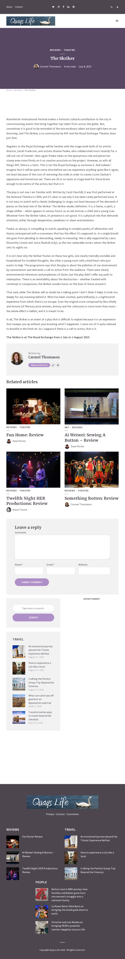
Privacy (50, 814)
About (9, 6)
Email (51, 564)
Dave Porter (19, 441)
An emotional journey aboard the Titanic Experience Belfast (40, 650)
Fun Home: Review (25, 435)
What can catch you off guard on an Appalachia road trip (40, 699)
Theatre (69, 49)
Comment (20, 532)
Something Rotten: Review (91, 498)
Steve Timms (20, 509)
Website (83, 564)
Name (19, 564)
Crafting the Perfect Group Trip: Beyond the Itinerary (41, 682)
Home (9, 90)
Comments (72, 814)
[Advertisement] (62, 104)
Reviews (55, 49)
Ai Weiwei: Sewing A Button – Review (85, 437)
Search (33, 617)
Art (67, 427)
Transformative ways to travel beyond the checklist (40, 715)
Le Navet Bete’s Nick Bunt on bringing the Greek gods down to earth (69, 910)
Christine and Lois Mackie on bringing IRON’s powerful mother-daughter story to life (68, 925)
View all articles (39, 365)
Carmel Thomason (50, 66)
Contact (19, 6)
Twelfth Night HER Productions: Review (27, 501)
